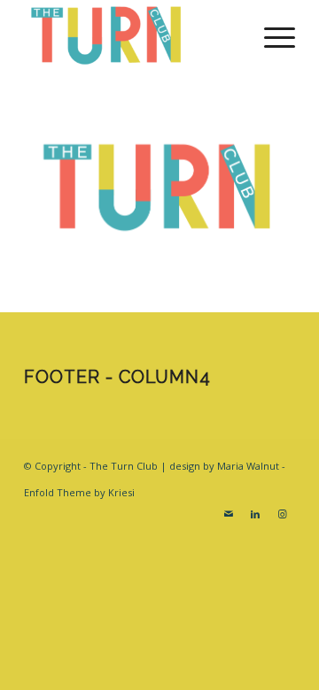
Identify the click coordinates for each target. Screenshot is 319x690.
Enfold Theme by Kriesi (79, 492)
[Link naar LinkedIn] (255, 514)
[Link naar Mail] (228, 514)
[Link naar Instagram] (281, 514)
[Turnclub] (132, 35)
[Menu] (270, 35)
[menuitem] (270, 35)
